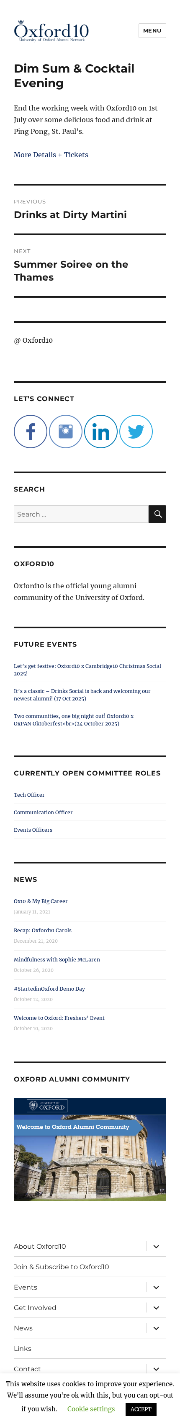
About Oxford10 (40, 1246)
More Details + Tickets (51, 155)
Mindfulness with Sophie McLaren (57, 959)
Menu (152, 30)
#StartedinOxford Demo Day (49, 989)
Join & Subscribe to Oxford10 (61, 1267)
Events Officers (33, 830)
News (23, 1328)
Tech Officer (29, 795)
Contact (27, 1369)
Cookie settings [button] (91, 1409)
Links (22, 1349)
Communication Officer (43, 812)
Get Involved (35, 1308)
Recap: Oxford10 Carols (43, 930)
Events (25, 1287)
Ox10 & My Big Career (41, 901)
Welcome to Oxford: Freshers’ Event (59, 1018)
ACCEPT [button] (141, 1409)
